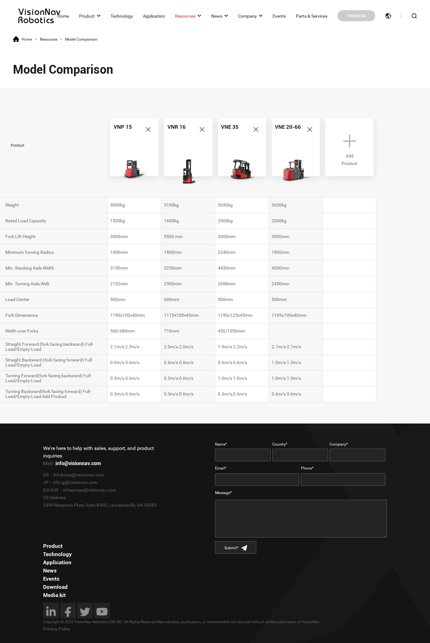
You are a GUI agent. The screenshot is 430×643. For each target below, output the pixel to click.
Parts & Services (311, 15)
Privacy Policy (56, 628)
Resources (185, 15)
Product (87, 15)
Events (279, 15)
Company (247, 15)
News (216, 15)
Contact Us (356, 16)
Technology (121, 15)
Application (154, 15)
